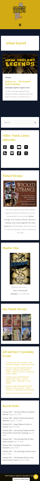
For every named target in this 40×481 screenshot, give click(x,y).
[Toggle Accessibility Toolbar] (35, 476)
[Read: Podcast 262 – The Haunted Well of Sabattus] (20, 63)
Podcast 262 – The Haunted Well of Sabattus (18, 82)
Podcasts (8, 77)
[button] (20, 25)
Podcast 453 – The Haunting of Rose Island (19, 451)
